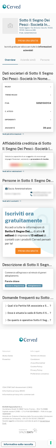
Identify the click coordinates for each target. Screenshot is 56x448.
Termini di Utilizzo (38, 356)
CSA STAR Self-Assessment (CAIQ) (17, 387)
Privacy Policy (36, 370)
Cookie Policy (36, 366)
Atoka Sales (7, 356)
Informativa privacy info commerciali (18, 394)
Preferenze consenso (39, 374)
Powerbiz (6, 359)
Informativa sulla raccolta (18, 444)
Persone (45, 59)
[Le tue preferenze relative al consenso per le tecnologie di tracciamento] (51, 443)
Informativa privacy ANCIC (13, 391)
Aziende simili (28, 59)
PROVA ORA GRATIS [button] (28, 41)
